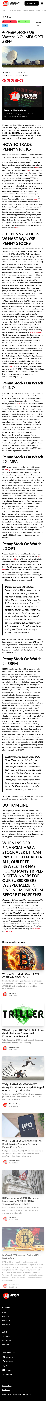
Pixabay (9, 931)
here (37, 168)
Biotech (25, 10)
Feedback (5, 1344)
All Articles (6, 1336)
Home (4, 1312)
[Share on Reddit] (12, 80)
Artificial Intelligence (14, 10)
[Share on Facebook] (21, 80)
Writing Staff (6, 1340)
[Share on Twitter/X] (17, 80)
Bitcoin (31, 10)
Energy (38, 10)
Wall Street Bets (36, 332)
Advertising (6, 1320)
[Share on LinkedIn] (8, 80)
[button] (41, 3)
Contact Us (6, 1324)
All (4, 10)
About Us (5, 1316)
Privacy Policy (7, 1386)
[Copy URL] (4, 80)
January (7, 469)
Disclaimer (6, 1390)
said (14, 559)
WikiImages (36, 929)
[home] (10, 3)
